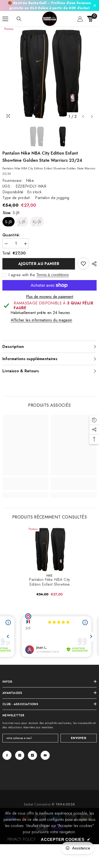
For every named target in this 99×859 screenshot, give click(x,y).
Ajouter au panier (38, 263)
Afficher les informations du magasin (41, 320)
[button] (83, 116)
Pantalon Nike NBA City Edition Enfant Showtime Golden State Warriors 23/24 (49, 582)
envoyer (78, 738)
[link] (83, 264)
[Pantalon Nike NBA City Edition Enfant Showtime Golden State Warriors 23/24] (50, 549)
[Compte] (80, 19)
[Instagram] (19, 755)
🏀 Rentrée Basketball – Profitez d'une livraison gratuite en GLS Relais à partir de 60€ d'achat (49, 5)
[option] (49, 74)
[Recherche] (19, 19)
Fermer (95, 5)
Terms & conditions (52, 275)
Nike (30, 180)
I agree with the (21, 275)
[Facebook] (7, 755)
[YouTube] (45, 755)
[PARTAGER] (93, 264)
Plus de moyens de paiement (49, 296)
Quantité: (11, 235)
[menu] (5, 19)
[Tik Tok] (32, 755)
